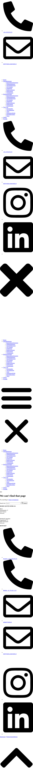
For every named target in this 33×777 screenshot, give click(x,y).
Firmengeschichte (10, 373)
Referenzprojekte (7, 354)
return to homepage (13, 499)
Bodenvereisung (10, 350)
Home (4, 340)
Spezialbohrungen (11, 345)
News (7, 376)
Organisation (9, 369)
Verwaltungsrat (10, 370)
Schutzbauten (9, 353)
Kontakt (5, 379)
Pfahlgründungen (10, 344)
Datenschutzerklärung (11, 736)
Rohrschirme (9, 351)
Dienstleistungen (7, 341)
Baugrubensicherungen (12, 343)
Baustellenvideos (10, 374)
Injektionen (9, 348)
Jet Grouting (9, 347)
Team (7, 372)
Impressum (3, 736)
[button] (16, 414)
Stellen (5, 377)
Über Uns (5, 367)
